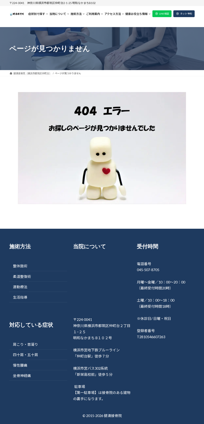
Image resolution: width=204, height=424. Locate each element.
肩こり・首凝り (25, 344)
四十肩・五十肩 (25, 355)
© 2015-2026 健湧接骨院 (102, 415)
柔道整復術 (22, 276)
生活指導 (20, 297)
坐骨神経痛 (22, 375)
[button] (162, 13)
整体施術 (20, 266)
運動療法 (20, 287)
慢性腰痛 (20, 365)
